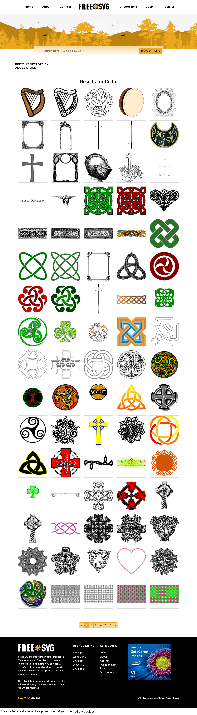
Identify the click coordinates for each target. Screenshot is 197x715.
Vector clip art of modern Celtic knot (164, 242)
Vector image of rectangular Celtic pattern (98, 241)
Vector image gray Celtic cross (164, 406)
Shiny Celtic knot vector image (131, 406)
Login (150, 6)
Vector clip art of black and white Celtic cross (164, 503)
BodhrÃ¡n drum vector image (131, 111)
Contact (65, 6)
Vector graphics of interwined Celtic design (98, 372)
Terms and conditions (153, 698)
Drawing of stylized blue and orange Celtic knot (131, 339)
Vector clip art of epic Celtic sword (131, 144)
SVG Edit (78, 660)
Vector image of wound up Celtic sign (32, 341)
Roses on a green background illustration (131, 470)
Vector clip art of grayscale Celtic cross (33, 175)
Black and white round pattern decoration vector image (33, 435)
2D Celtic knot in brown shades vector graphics (131, 306)
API (139, 698)
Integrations (128, 6)
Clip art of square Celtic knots (65, 373)
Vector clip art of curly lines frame (65, 177)
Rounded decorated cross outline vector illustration (98, 503)
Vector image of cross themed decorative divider (164, 208)
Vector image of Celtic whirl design (164, 373)
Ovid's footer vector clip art (66, 209)
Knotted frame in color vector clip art (164, 472)
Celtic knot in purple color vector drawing (66, 535)
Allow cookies (85, 711)
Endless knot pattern (65, 604)
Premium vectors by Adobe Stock (31, 65)
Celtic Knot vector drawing (99, 472)
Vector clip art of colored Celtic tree (32, 406)
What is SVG (79, 656)
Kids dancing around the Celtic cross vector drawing (131, 173)
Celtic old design (129, 539)
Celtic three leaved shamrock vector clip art (65, 339)
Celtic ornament (30, 604)
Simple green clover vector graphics (33, 504)
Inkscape (78, 652)
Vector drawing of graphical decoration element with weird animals (33, 239)
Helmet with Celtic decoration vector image (98, 175)
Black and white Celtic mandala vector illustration (131, 437)
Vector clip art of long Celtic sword (98, 308)
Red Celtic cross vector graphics (66, 472)
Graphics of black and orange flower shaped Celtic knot (98, 339)
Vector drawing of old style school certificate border (66, 503)
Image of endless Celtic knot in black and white (32, 372)
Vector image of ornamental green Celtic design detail (65, 306)
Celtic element (161, 539)
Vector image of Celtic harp (33, 111)
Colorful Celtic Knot (130, 604)
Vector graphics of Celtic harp (65, 111)
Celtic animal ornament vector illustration (131, 241)
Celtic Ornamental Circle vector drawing (131, 372)
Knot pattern (94, 604)
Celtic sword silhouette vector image (98, 142)
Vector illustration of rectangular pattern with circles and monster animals (65, 239)
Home (29, 6)
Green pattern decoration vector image (164, 306)
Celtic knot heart (129, 571)
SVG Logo (78, 668)
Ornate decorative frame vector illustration (32, 142)
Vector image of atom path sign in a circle (65, 273)
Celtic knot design (163, 571)
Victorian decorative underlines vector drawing (32, 208)
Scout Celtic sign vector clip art (98, 406)
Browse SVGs (150, 51)
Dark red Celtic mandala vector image (131, 208)
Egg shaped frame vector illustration (164, 111)
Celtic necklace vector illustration (164, 144)
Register (169, 6)
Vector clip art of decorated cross (33, 472)
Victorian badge (96, 571)
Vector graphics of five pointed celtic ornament (65, 437)
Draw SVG (78, 664)
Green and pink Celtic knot (164, 603)
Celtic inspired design (98, 537)
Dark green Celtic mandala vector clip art (98, 208)
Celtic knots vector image (98, 111)
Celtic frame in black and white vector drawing (98, 273)
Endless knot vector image (164, 439)
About (46, 6)
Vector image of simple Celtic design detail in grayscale (131, 273)
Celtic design (61, 571)
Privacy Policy (172, 698)
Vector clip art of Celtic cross (98, 439)
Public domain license (108, 666)
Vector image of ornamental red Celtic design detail (33, 306)
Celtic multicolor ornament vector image (65, 404)
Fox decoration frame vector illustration (65, 142)
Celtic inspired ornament (33, 570)
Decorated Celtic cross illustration (131, 504)
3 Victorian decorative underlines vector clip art (164, 173)
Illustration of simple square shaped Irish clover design (164, 339)
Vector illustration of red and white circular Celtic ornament (164, 271)
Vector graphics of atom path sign (32, 275)
